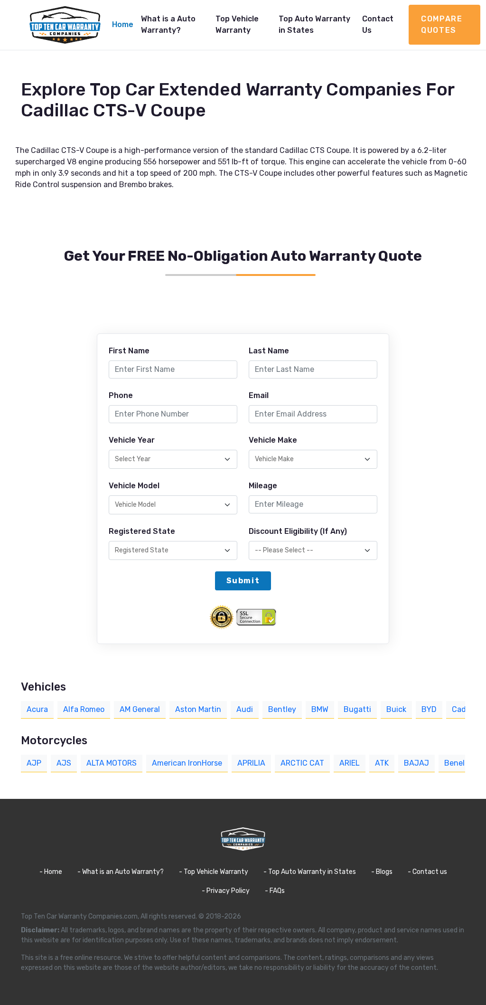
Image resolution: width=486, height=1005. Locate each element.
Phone (121, 395)
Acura (37, 709)
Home (122, 24)
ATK (382, 763)
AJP (34, 763)
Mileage (263, 485)
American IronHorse (187, 763)
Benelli (456, 763)
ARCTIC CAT (302, 763)
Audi (244, 709)
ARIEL (349, 763)
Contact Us (377, 24)
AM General (140, 709)
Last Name (269, 350)
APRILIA (251, 763)
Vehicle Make (273, 440)
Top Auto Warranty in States (314, 24)
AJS (63, 763)
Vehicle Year (132, 440)
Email (259, 395)
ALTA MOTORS (111, 763)
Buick (396, 709)
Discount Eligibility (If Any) (298, 531)
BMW (319, 709)
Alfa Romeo (83, 709)
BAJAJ (416, 763)
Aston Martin (198, 709)
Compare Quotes (441, 24)
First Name (129, 350)
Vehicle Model (134, 485)
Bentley (282, 709)
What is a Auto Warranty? (168, 24)
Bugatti (357, 709)
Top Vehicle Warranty (237, 24)
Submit (243, 580)
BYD (429, 709)
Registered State (142, 531)
